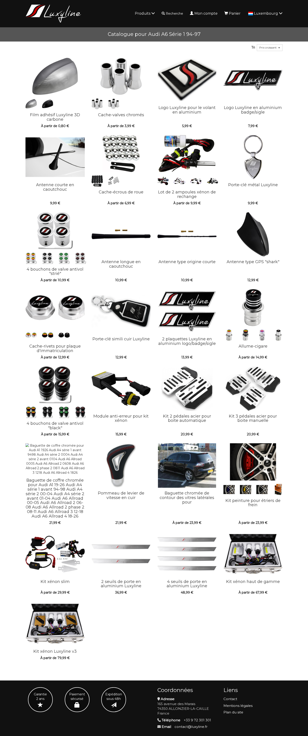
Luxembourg (266, 13)
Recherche (174, 14)
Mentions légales (238, 705)
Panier (235, 13)
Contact (230, 699)
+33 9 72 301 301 (197, 720)
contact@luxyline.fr (191, 726)
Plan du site (233, 712)
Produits (143, 13)
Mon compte (206, 13)
